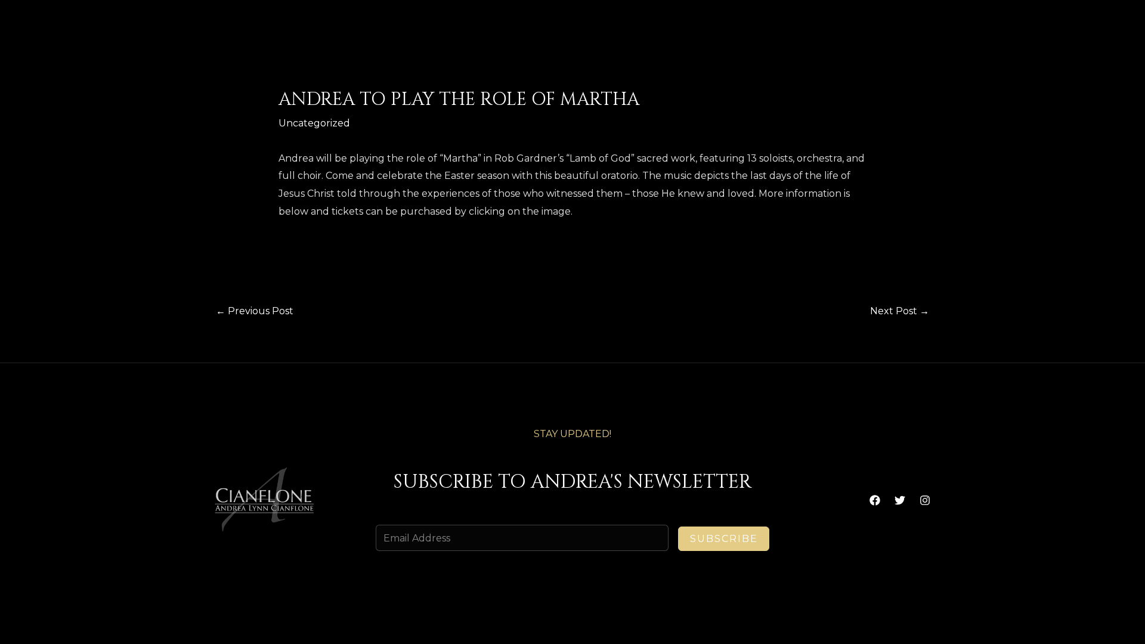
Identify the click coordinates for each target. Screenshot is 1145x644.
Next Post (899, 311)
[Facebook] (874, 500)
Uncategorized (314, 123)
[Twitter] (900, 500)
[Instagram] (925, 500)
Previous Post (254, 311)
